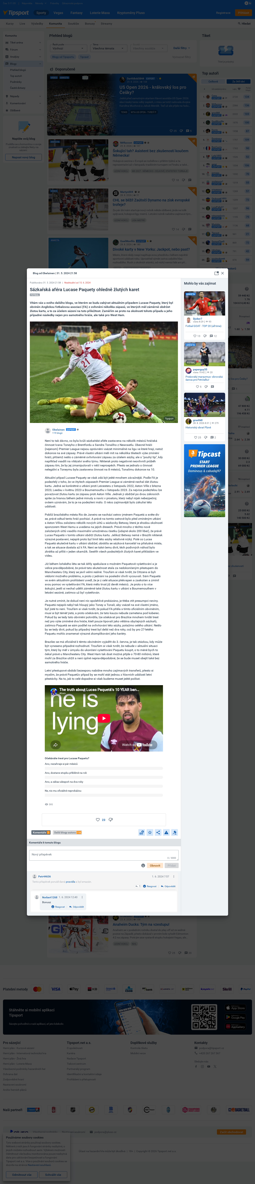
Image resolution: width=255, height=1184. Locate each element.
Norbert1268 (49, 897)
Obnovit (155, 865)
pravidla (70, 881)
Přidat (172, 865)
